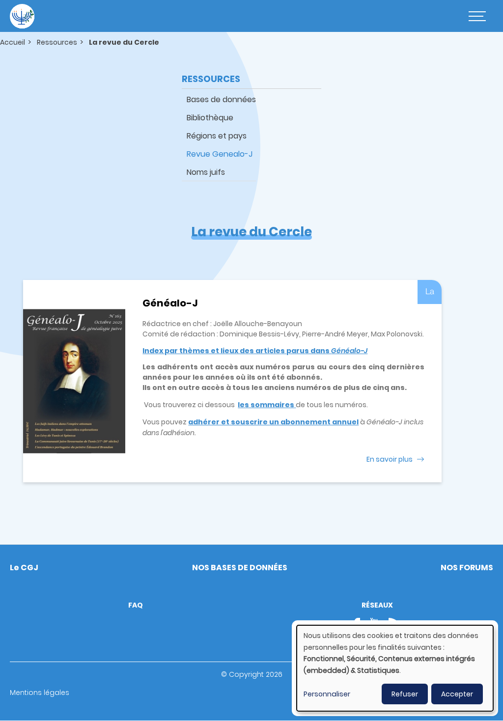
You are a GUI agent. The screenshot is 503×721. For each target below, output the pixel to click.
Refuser (404, 694)
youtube (374, 625)
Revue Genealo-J (219, 154)
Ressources (57, 42)
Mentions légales (39, 692)
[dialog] (395, 668)
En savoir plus (389, 459)
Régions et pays (217, 135)
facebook (359, 625)
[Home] (22, 16)
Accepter (457, 694)
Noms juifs (206, 172)
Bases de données (221, 99)
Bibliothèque (210, 117)
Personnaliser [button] (327, 694)
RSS (395, 625)
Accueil (12, 42)
